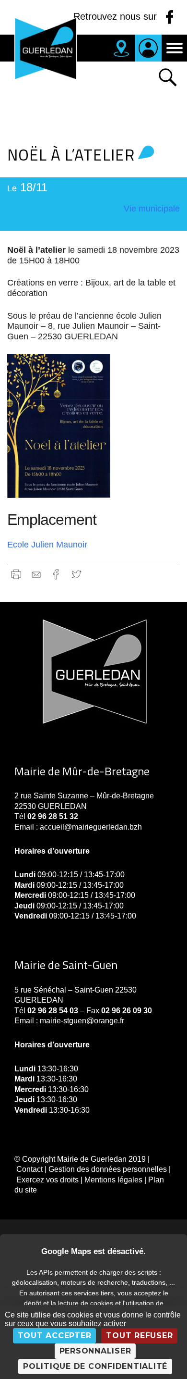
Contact (29, 1169)
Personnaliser (95, 1350)
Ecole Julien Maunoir (47, 544)
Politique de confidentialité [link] (95, 1366)
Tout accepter (55, 1335)
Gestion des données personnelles (107, 1169)
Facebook (56, 574)
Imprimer (16, 574)
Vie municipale (152, 208)
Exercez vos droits (47, 1180)
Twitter (76, 574)
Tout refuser (139, 1335)
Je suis (148, 48)
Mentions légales (113, 1180)
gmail (36, 574)
